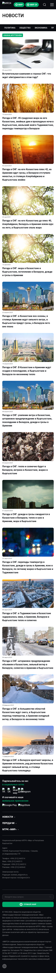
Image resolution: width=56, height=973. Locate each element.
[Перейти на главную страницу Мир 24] (6, 5)
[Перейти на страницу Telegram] (26, 790)
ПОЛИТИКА (9, 28)
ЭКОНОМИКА (41, 28)
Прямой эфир (30, 904)
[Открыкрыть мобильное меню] (52, 4)
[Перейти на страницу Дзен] (20, 790)
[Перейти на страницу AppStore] (24, 807)
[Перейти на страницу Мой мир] (15, 790)
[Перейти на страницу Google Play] (9, 807)
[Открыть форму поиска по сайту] (44, 5)
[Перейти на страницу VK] (4, 790)
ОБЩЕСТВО (25, 28)
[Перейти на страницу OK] (10, 790)
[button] (8, 817)
